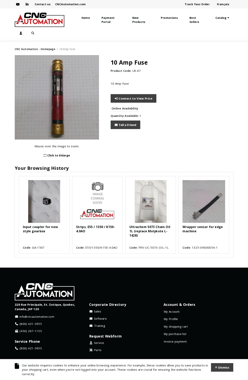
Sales (97, 311)
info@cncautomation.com (37, 316)
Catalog (220, 18)
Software (100, 318)
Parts (98, 350)
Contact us (43, 4)
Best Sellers (194, 20)
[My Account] (21, 33)
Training (99, 326)
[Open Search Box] (33, 33)
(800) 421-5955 (31, 324)
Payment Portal (108, 20)
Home (86, 18)
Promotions (169, 18)
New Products (139, 20)
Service (99, 343)
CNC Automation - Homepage (35, 49)
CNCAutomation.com (70, 4)
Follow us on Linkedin (27, 4)
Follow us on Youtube (18, 4)
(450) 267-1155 (31, 331)
